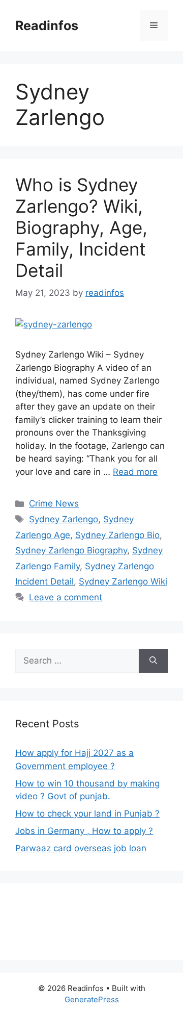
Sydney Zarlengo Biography (71, 550)
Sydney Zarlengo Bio (117, 535)
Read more (135, 472)
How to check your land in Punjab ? (87, 813)
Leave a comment (65, 597)
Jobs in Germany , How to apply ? (84, 831)
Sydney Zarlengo (63, 519)
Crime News (54, 503)
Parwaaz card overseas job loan (80, 848)
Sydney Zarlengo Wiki (123, 581)
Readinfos (46, 25)
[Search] (153, 661)
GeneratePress (92, 999)
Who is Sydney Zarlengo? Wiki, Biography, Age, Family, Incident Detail (81, 227)
